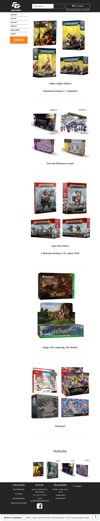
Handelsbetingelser (19, 498)
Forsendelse (19, 494)
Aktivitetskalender (19, 489)
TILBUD (13, 34)
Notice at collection (13, 517)
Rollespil (14, 26)
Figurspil (14, 15)
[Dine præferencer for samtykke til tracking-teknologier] (95, 516)
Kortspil (13, 18)
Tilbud (19, 40)
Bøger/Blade (15, 30)
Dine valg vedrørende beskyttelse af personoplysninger (58, 517)
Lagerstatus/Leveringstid (19, 503)
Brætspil (14, 22)
